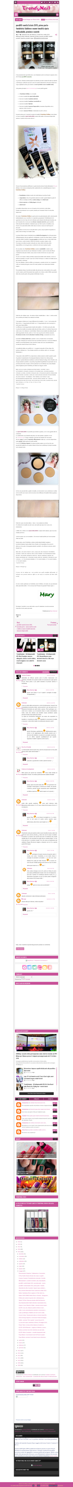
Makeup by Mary (20, 36)
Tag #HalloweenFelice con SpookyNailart (28, 1171)
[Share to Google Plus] (34, 640)
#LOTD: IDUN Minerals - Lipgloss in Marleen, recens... (33, 1327)
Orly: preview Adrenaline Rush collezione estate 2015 (32, 1290)
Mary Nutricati (53, 611)
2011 (19, 1358)
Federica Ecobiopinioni (28, 769)
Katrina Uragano (26, 675)
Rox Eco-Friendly (26, 747)
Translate (27, 979)
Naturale (27, 36)
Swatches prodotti (25, 38)
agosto (21, 1263)
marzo (21, 1342)
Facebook (44, 2)
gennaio (21, 1347)
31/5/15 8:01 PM (50, 813)
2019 (19, 1241)
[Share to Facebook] (30, 640)
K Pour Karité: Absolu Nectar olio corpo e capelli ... (32, 1276)
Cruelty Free (39, 34)
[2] (35, 665)
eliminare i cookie (53, 1485)
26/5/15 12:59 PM (50, 690)
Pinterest (55, 2)
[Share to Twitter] (32, 640)
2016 (19, 1249)
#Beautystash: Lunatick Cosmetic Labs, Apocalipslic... (32, 1280)
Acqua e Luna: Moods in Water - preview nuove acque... (33, 1305)
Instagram (49, 2)
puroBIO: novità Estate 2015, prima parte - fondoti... (32, 1285)
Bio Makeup (33, 34)
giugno (21, 1268)
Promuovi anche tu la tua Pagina (23, 1419)
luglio (20, 1266)
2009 (19, 1363)
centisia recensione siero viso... (38, 1123)
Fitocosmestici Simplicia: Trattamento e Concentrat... (32, 1273)
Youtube (47, 2)
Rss (57, 2)
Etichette (50, 1099)
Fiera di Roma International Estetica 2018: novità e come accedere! (52, 19)
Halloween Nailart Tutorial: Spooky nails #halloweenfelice (32, 1154)
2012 (19, 1355)
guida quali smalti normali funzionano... (40, 1115)
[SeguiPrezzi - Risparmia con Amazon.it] (36, 960)
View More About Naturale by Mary (36, 1093)
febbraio (21, 1345)
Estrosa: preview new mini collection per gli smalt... (32, 1330)
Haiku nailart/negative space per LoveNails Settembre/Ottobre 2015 (36, 1189)
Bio (28, 34)
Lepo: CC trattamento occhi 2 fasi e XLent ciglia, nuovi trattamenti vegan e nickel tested (38, 1077)
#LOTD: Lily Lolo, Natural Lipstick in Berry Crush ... (32, 1308)
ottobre (21, 1258)
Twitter (41, 2)
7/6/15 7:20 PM (51, 893)
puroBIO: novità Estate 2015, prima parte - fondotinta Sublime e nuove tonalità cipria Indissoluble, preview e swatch (32, 28)
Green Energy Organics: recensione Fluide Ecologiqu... (33, 1317)
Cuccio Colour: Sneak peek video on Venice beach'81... (33, 1315)
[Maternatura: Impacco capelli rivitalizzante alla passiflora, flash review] (19, 1071)
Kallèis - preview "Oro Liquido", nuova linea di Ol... (32, 1320)
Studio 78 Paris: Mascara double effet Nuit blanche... (32, 1300)
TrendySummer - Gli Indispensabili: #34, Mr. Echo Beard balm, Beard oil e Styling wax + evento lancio (38, 1085)
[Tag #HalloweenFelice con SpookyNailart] (37, 1167)
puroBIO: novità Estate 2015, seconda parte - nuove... (32, 1283)
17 (18, 34)
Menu (15, 2)
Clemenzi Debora (27, 1374)
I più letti (36, 1099)
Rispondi (20, 680)
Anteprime (24, 34)
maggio (21, 1271)
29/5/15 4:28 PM (51, 769)
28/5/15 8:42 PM (51, 747)
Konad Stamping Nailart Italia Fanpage (24, 1394)
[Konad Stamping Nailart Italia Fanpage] (21, 1397)
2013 (19, 1353)
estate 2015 (46, 34)
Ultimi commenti (22, 1099)
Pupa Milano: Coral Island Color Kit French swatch (32, 1335)
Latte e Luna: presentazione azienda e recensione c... (32, 1310)
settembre (21, 1261)
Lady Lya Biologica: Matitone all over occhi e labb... (32, 1312)
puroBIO (46, 36)
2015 (19, 1251)
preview (41, 36)
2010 (19, 1360)
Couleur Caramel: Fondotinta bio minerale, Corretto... (32, 1278)
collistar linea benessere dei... (38, 1102)
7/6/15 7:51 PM (50, 850)
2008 (19, 1365)
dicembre (21, 1254)
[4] (39, 665)
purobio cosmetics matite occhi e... (37, 1130)
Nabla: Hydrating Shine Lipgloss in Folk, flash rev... (32, 1293)
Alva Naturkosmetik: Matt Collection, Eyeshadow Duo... (33, 1303)
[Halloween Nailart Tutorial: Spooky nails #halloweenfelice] (37, 1150)
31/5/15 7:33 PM (51, 799)
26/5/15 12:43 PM (51, 702)
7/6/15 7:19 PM (51, 830)
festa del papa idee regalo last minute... (40, 1109)
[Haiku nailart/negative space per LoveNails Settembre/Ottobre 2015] (37, 1184)
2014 (19, 1350)
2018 (19, 1244)
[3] (37, 665)
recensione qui (20, 437)
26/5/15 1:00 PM (50, 727)
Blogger (45, 672)
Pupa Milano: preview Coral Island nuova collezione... (32, 1337)
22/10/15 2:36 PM (50, 908)
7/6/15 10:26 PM (50, 881)
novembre (22, 1256)
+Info (38, 1485)
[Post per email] (17, 616)
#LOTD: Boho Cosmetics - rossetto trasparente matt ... (32, 1332)
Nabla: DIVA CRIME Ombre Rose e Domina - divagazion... (34, 1295)
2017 (19, 1246)
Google (52, 2)
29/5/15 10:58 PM (50, 781)
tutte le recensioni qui (31, 88)
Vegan (32, 38)
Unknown (24, 703)
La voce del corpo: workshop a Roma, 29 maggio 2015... (33, 1322)
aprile (20, 1340)
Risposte (25, 686)
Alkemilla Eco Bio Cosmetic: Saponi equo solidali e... (32, 1288)
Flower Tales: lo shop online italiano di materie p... (31, 1325)
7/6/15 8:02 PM (50, 868)
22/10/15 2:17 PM (51, 899)
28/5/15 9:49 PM (50, 758)
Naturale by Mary (34, 36)
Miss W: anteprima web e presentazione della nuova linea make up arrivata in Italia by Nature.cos (45, 657)
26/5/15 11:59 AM (51, 675)
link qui (55, 186)
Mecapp (24, 899)
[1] (34, 665)
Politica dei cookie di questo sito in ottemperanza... (32, 1298)
